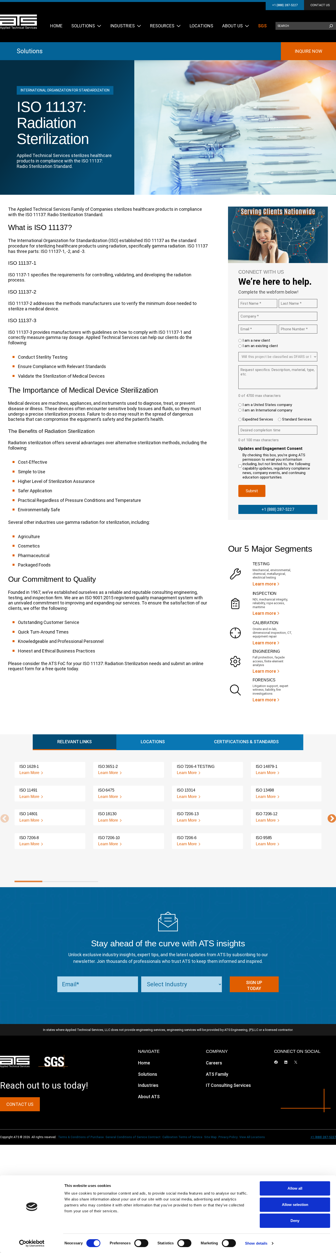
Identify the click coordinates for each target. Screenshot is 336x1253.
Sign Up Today (254, 985)
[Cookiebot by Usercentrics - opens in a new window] (31, 1243)
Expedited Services (258, 419)
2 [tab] (56, 881)
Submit (252, 491)
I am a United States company (267, 405)
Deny (294, 1220)
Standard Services (297, 419)
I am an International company (267, 410)
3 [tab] (84, 881)
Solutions (30, 51)
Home (144, 1062)
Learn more (264, 583)
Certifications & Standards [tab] (246, 741)
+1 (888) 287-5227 (285, 5)
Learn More (29, 773)
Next (329, 819)
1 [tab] (28, 881)
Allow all (295, 1188)
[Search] (331, 26)
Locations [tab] (153, 741)
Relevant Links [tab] (74, 741)
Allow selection (295, 1204)
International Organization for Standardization (65, 90)
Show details (256, 1243)
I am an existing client (260, 346)
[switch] (141, 1243)
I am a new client (256, 340)
